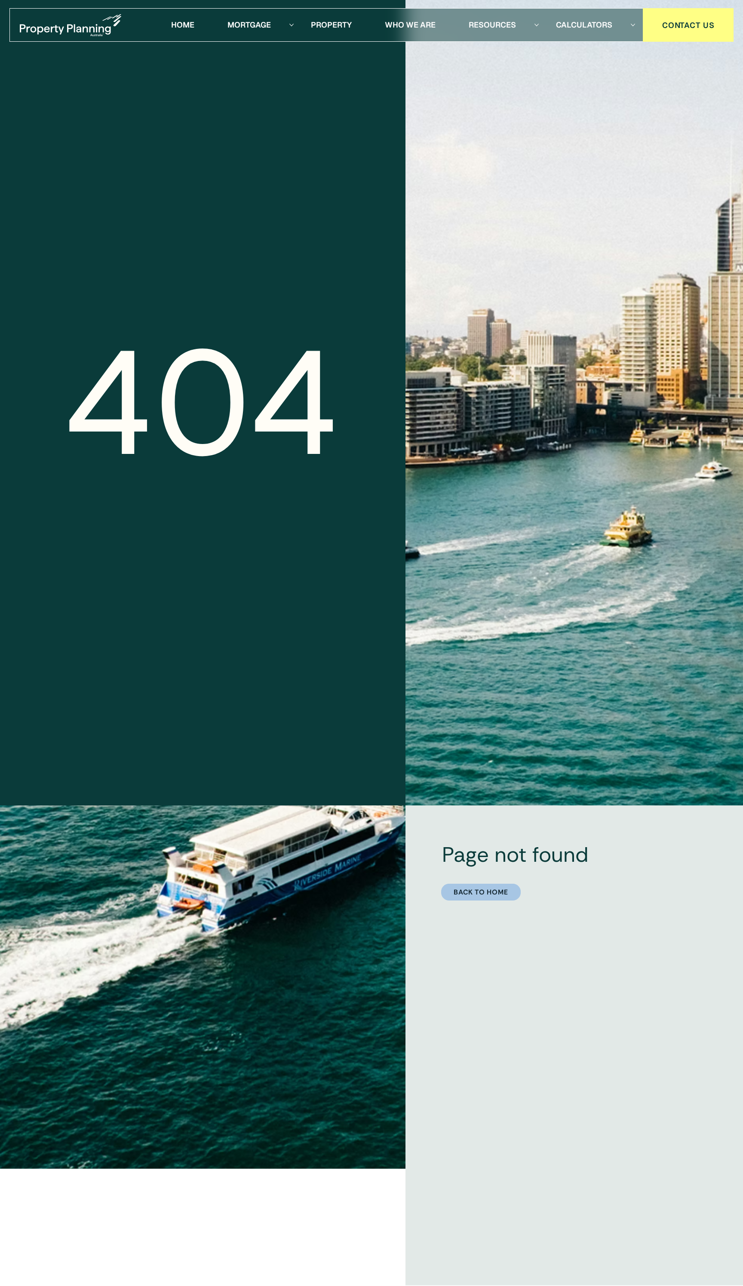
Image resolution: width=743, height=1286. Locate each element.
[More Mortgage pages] (291, 25)
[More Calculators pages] (633, 25)
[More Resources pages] (536, 25)
